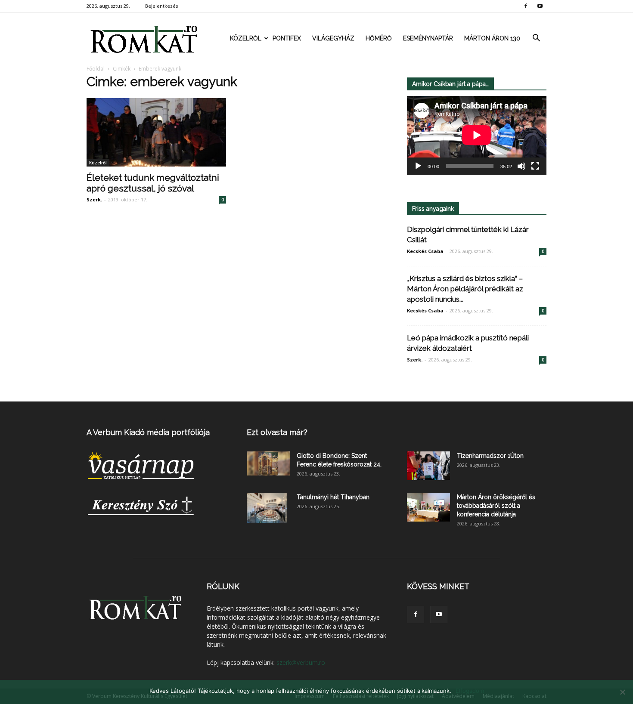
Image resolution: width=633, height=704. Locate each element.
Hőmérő (379, 38)
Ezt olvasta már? (277, 432)
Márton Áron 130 (492, 38)
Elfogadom (470, 690)
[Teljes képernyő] (535, 166)
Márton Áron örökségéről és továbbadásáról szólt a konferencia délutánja (496, 506)
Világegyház (333, 38)
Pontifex (287, 38)
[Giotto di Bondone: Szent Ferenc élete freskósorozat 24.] (268, 463)
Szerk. (94, 199)
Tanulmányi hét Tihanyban (333, 497)
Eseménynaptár (428, 38)
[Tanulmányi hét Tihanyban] (267, 508)
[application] (476, 135)
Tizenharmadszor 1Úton (490, 455)
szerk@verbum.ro (300, 662)
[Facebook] (525, 6)
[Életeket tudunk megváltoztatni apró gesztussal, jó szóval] (156, 132)
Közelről (245, 38)
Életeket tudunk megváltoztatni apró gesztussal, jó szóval (153, 183)
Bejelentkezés (161, 6)
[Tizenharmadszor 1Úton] (428, 465)
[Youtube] (540, 6)
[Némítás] (521, 166)
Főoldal (96, 68)
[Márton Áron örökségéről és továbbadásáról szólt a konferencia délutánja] (428, 507)
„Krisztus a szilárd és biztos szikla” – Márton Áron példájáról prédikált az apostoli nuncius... (465, 288)
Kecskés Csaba (425, 251)
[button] (536, 38)
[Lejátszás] (418, 166)
